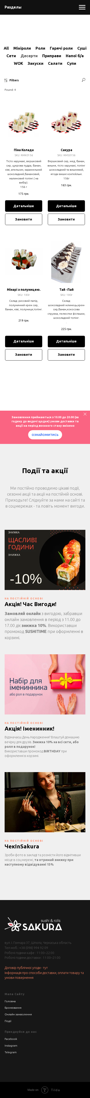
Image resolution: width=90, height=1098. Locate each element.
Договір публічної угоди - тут (26, 968)
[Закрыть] (85, 414)
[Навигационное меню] (82, 7)
